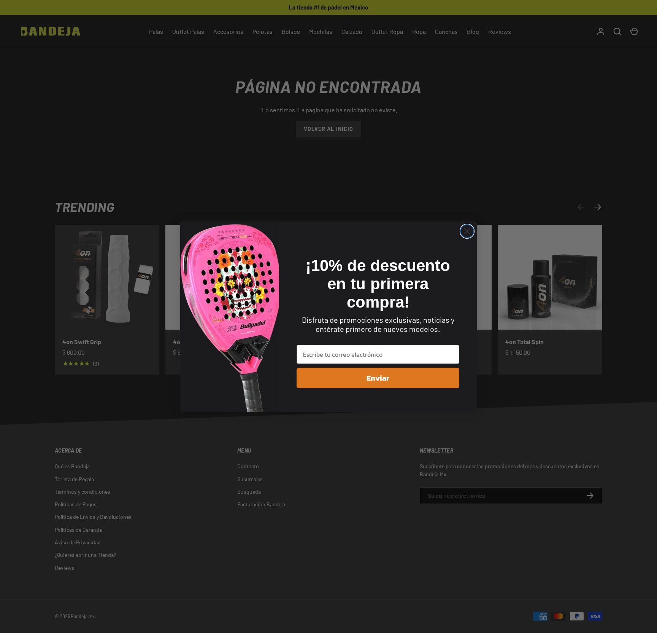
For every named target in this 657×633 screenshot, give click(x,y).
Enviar (378, 378)
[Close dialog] (467, 231)
